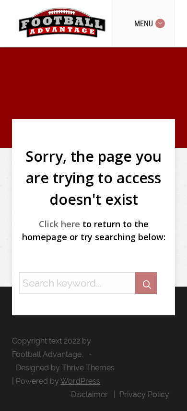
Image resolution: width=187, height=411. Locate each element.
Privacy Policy (144, 394)
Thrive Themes (88, 367)
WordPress (80, 381)
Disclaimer (89, 394)
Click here (59, 224)
